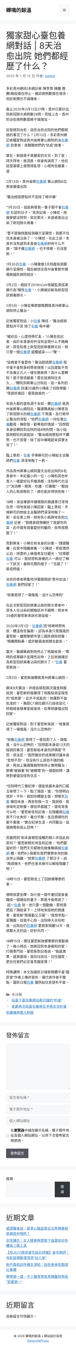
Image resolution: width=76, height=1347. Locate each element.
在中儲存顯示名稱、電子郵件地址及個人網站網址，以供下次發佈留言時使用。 (40, 1135)
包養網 (41, 182)
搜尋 (9, 1179)
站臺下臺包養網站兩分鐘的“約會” (37, 1000)
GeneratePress (38, 1341)
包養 (22, 264)
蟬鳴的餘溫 (18, 10)
